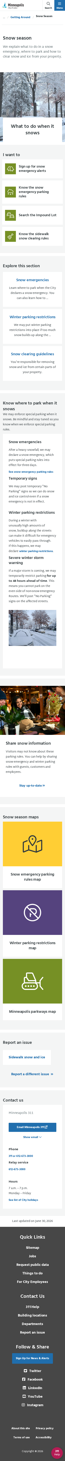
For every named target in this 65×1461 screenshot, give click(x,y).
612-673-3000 (17, 1169)
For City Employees (32, 1282)
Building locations (32, 1315)
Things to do (32, 1273)
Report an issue (32, 1333)
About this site (20, 1428)
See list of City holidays (23, 1200)
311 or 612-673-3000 (21, 1156)
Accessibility (44, 1437)
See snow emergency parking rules (31, 472)
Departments (32, 1324)
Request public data (32, 1265)
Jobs (32, 1256)
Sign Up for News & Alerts (32, 1358)
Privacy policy (45, 1428)
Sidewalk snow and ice (27, 1057)
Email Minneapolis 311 (30, 1127)
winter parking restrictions (36, 551)
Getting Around (20, 17)
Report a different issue (30, 1074)
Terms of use (21, 1437)
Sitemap (32, 1248)
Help (32, 1307)
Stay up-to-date (30, 785)
